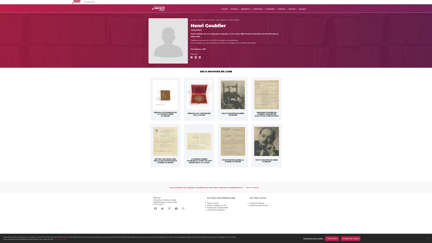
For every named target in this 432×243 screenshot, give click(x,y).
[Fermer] (428, 238)
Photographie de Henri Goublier (233, 114)
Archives (234, 9)
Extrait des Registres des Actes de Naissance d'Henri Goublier (165, 161)
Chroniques (258, 9)
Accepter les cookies (350, 238)
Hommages (270, 9)
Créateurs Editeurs (257, 203)
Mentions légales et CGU (217, 205)
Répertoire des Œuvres (259, 205)
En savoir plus (60, 239)
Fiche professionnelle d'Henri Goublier (233, 161)
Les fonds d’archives (206, 20)
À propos (302, 9)
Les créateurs (221, 20)
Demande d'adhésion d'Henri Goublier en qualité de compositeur (267, 114)
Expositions (245, 9)
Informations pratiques (216, 210)
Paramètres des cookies (313, 238)
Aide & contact (213, 203)
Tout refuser (332, 238)
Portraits (292, 9)
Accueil (225, 9)
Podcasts (281, 9)
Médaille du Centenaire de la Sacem (199, 114)
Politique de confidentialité (217, 208)
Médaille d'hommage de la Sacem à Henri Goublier (165, 114)
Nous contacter (252, 187)
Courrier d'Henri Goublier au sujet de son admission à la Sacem (199, 161)
